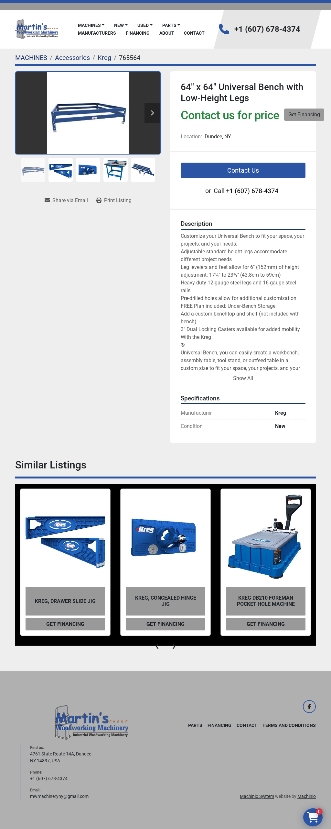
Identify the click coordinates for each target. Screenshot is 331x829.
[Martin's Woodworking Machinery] (90, 722)
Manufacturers (97, 33)
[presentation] (157, 645)
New (119, 25)
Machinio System (257, 796)
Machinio (306, 796)
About (166, 33)
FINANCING (138, 33)
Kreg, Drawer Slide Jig (65, 601)
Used (143, 25)
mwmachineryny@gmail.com (59, 796)
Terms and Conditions (289, 725)
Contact (194, 33)
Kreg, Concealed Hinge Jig (165, 601)
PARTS (169, 25)
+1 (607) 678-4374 (267, 29)
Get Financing (304, 114)
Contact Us (243, 170)
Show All (243, 378)
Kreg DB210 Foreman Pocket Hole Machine (266, 601)
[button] (91, 25)
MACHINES (89, 25)
